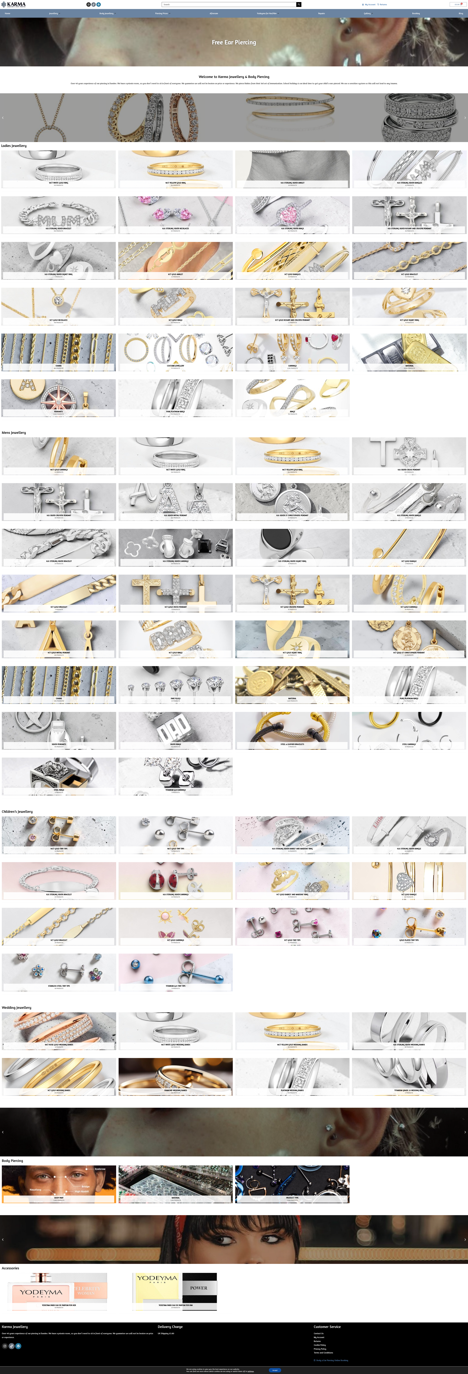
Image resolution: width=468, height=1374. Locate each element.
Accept (275, 1370)
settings (251, 1371)
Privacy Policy (320, 1349)
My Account (319, 1337)
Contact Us (319, 1333)
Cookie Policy (320, 1345)
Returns (317, 1341)
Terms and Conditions (323, 1352)
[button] (2, 117)
